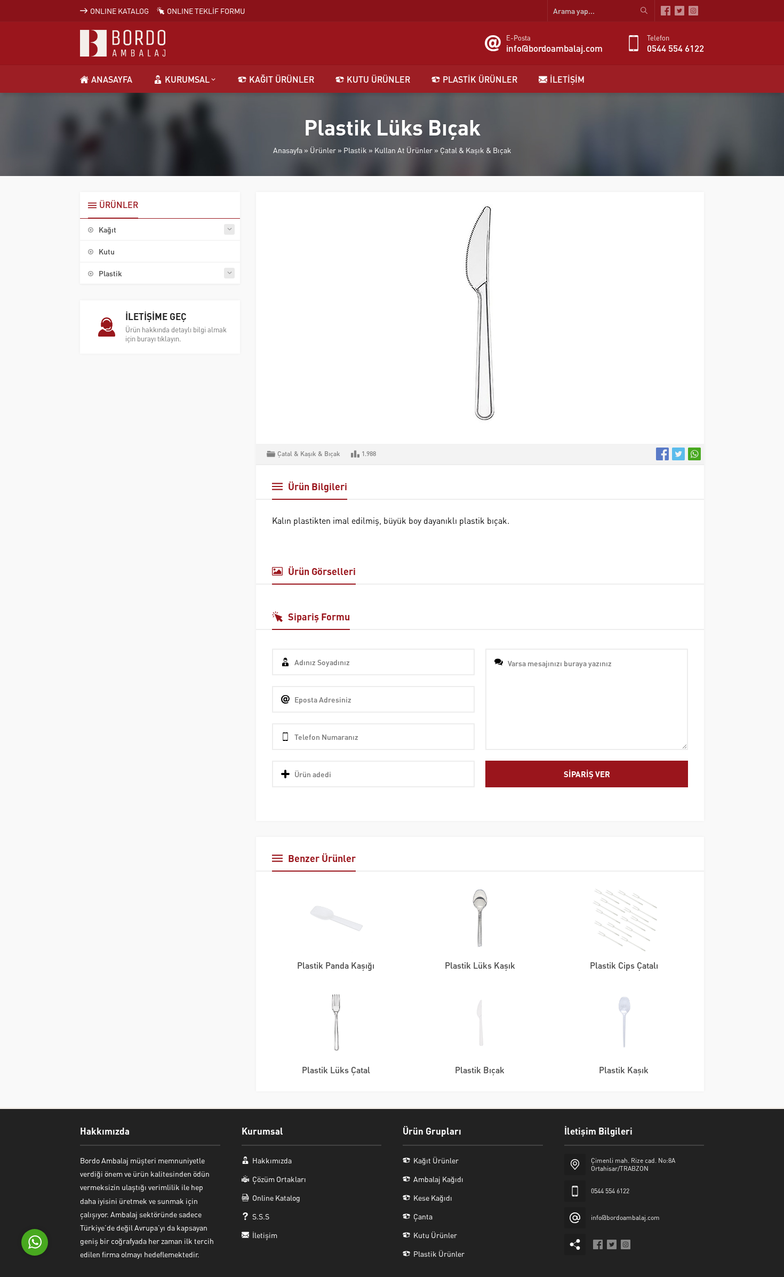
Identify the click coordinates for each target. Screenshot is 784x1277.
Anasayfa (287, 150)
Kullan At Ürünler (403, 150)
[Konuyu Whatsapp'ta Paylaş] (694, 454)
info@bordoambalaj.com (554, 48)
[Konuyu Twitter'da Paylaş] (678, 454)
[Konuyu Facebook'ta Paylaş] (662, 454)
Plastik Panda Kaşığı (335, 965)
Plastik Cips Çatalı (624, 965)
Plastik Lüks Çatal (336, 1069)
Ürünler (323, 150)
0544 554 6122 (675, 48)
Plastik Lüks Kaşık (480, 965)
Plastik (355, 150)
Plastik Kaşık (624, 1069)
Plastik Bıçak (480, 1069)
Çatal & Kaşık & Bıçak (475, 150)
